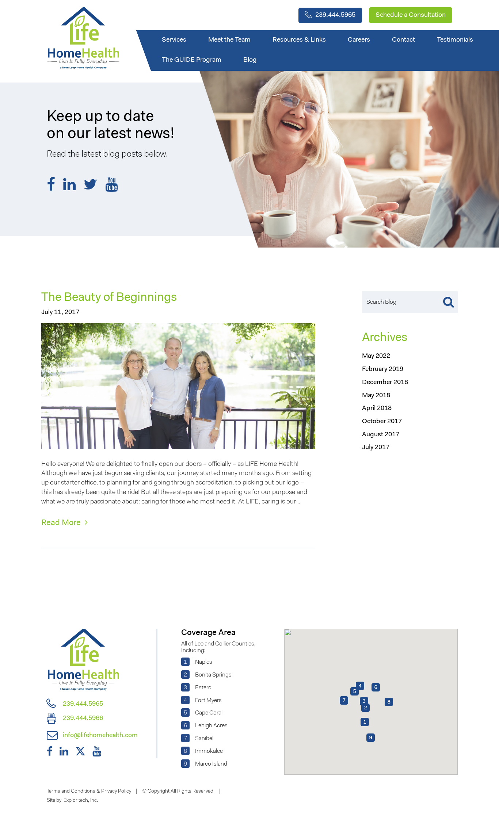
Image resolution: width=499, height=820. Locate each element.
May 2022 (376, 356)
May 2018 (376, 395)
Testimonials (455, 40)
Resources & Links (299, 40)
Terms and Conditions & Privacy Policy (89, 791)
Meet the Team (229, 40)
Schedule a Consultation (411, 15)
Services (174, 40)
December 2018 (385, 382)
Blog (250, 60)
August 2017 (380, 435)
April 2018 (377, 408)
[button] (354, 691)
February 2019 (382, 369)
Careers (359, 40)
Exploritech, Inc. (81, 800)
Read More (62, 523)
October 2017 (382, 421)
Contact (403, 40)
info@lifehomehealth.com (99, 735)
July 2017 (375, 447)
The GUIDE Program (191, 60)
